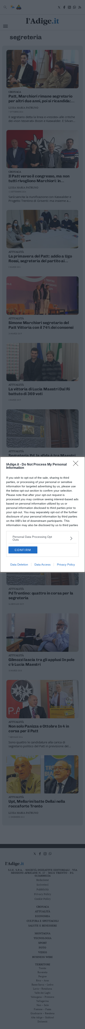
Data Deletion (19, 564)
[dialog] (42, 514)
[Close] (77, 465)
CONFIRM (23, 550)
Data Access (42, 564)
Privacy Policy (66, 564)
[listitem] (42, 538)
